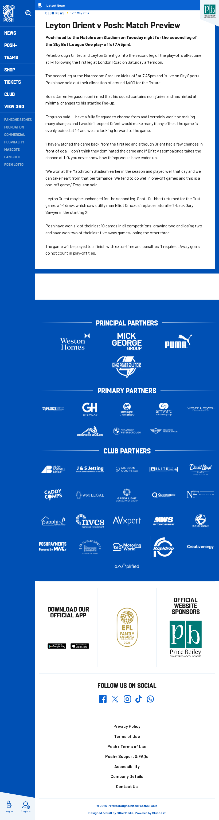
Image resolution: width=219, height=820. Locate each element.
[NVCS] (90, 521)
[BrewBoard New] (200, 521)
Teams (11, 57)
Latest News (55, 5)
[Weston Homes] (75, 341)
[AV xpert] (127, 521)
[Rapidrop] (164, 547)
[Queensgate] (164, 495)
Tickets (12, 81)
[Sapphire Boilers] (53, 521)
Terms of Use (127, 736)
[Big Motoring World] (127, 546)
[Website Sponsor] (209, 11)
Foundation (14, 127)
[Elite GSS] (164, 469)
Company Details (127, 776)
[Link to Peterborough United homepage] (11, 13)
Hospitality (14, 141)
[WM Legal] (90, 495)
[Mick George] (126, 341)
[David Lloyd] (200, 469)
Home (40, 5)
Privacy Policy (127, 726)
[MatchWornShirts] (164, 521)
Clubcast (159, 813)
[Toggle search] (28, 13)
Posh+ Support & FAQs (126, 756)
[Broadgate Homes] (90, 547)
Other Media (125, 813)
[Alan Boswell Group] (53, 469)
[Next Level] (200, 409)
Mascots (12, 149)
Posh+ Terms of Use (126, 746)
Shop (9, 69)
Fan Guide (12, 156)
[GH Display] (90, 409)
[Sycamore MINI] (164, 431)
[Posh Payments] (53, 547)
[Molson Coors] (127, 469)
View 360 (14, 106)
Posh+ (11, 45)
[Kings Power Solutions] (126, 367)
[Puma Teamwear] (178, 341)
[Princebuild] (53, 409)
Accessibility (127, 766)
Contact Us (127, 786)
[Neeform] (200, 495)
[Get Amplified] (127, 566)
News (10, 32)
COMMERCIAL (14, 134)
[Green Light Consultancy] (127, 495)
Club (9, 94)
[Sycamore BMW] (127, 431)
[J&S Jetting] (90, 469)
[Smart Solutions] (164, 409)
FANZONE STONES (18, 119)
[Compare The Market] (127, 409)
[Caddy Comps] (53, 495)
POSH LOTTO (14, 164)
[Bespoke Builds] (90, 431)
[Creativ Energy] (200, 546)
